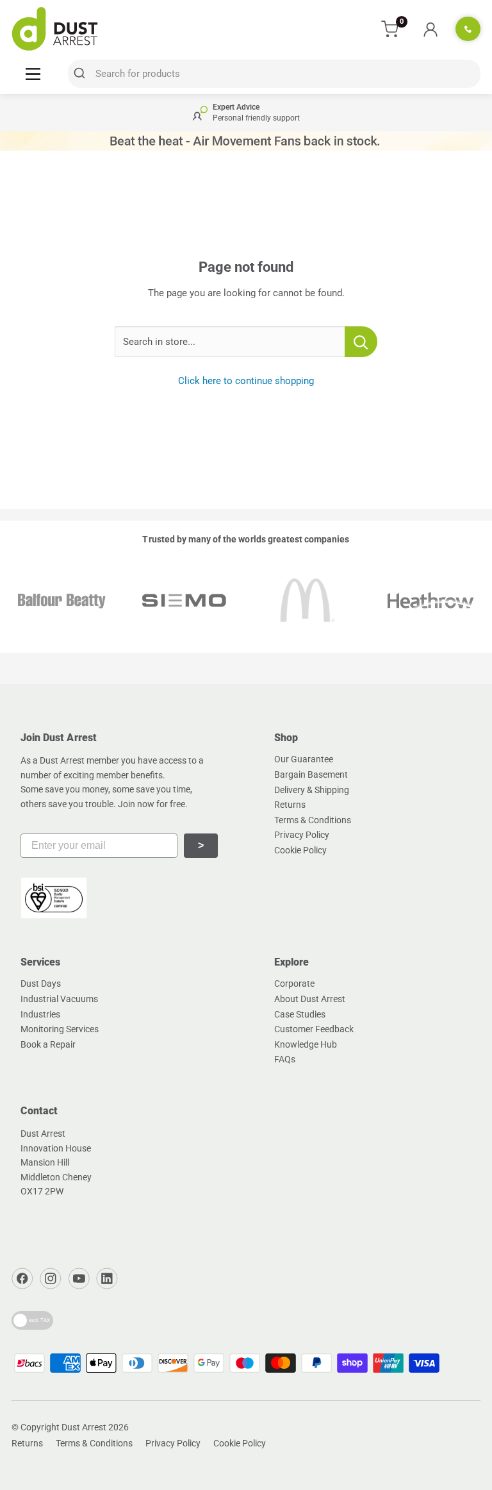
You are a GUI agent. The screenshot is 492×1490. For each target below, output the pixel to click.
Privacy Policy (301, 835)
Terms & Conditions (312, 820)
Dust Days (40, 983)
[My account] (430, 29)
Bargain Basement (311, 774)
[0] (390, 29)
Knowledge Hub (305, 1044)
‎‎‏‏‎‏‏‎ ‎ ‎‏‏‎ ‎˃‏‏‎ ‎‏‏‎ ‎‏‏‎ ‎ (200, 845)
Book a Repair (48, 1044)
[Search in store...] (361, 341)
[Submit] (81, 74)
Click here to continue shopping (246, 381)
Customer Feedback (314, 1029)
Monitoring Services (59, 1029)
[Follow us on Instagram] (50, 1278)
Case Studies (299, 1014)
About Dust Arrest (309, 999)
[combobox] (274, 74)
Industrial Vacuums (59, 999)
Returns (290, 804)
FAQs (284, 1059)
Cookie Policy (300, 850)
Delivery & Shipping (311, 790)
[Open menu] (33, 73)
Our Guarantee (303, 759)
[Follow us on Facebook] (22, 1278)
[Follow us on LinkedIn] (107, 1278)
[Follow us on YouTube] (79, 1278)
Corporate (294, 983)
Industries (40, 1014)
